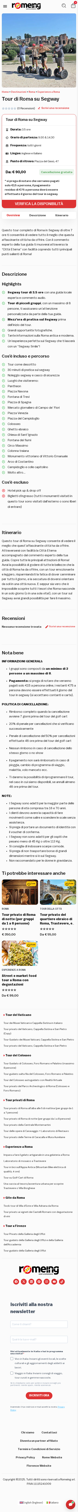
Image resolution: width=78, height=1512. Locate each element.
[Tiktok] (62, 1282)
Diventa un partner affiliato (39, 1440)
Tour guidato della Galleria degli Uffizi (25, 1250)
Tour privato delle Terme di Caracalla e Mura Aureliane (34, 1137)
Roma (32, 92)
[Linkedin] (31, 1282)
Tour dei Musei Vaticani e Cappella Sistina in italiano (33, 1023)
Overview (13, 215)
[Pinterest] (39, 1282)
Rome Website (52, 1457)
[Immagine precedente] (7, 50)
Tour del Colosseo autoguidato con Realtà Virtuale (33, 1080)
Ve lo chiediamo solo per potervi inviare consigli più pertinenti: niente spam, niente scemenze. (35, 1384)
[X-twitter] (24, 1282)
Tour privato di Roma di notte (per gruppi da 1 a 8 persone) (19, 919)
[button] (5, 6)
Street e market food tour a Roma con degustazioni (19, 980)
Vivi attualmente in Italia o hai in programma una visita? (36, 1352)
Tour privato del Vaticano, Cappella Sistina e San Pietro (35, 1046)
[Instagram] (47, 1282)
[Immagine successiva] (71, 50)
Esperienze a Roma (49, 92)
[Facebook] (16, 1282)
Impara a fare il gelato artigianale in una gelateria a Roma (36, 1155)
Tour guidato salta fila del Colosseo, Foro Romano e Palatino (38, 1074)
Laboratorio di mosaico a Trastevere (25, 1161)
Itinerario (61, 215)
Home (5, 92)
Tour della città (51, 909)
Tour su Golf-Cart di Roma (18, 1178)
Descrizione (37, 215)
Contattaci (49, 1432)
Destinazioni (18, 92)
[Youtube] (54, 1282)
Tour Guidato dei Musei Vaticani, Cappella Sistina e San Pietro (39, 1039)
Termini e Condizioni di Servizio (39, 1449)
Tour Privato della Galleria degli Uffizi (24, 1234)
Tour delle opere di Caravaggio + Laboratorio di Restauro (36, 1131)
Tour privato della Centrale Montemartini (27, 1125)
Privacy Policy (25, 1457)
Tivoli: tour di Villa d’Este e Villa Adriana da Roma (31, 1206)
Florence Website (39, 1465)
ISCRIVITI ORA (39, 1395)
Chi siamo (27, 1432)
